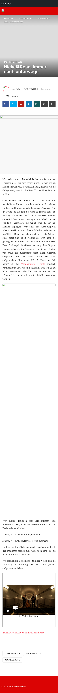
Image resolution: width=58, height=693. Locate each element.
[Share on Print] (52, 104)
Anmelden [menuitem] (6, 3)
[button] (49, 11)
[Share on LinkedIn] (29, 104)
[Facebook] (3, 680)
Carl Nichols (12, 653)
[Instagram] (9, 680)
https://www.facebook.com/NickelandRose (23, 632)
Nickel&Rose (12, 660)
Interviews (13, 62)
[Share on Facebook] (5, 104)
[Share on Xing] (37, 104)
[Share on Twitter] (13, 104)
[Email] (22, 680)
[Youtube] (15, 680)
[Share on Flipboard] (21, 104)
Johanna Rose (33, 653)
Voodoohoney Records (33, 264)
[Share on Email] (44, 104)
